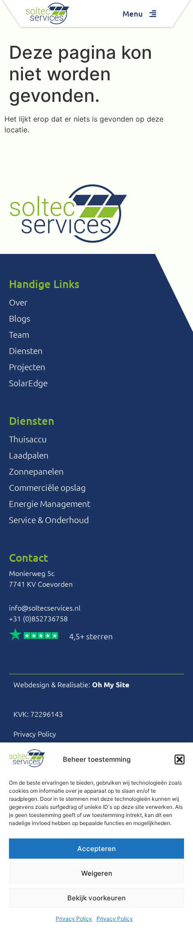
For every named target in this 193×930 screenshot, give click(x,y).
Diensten (26, 350)
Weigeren (96, 873)
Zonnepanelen (36, 471)
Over (18, 302)
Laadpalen (28, 455)
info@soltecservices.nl (44, 607)
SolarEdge (28, 382)
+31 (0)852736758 (38, 618)
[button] (179, 759)
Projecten (27, 366)
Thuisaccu (28, 438)
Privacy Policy (74, 918)
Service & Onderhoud (49, 519)
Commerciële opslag (47, 487)
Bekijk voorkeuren (96, 898)
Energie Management (49, 503)
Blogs (19, 318)
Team (19, 334)
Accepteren (96, 848)
